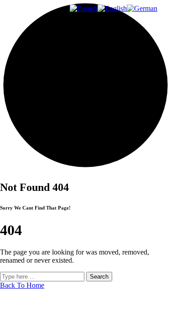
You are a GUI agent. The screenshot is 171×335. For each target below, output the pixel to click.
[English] (112, 8)
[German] (142, 8)
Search (99, 276)
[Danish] (84, 8)
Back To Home (22, 285)
